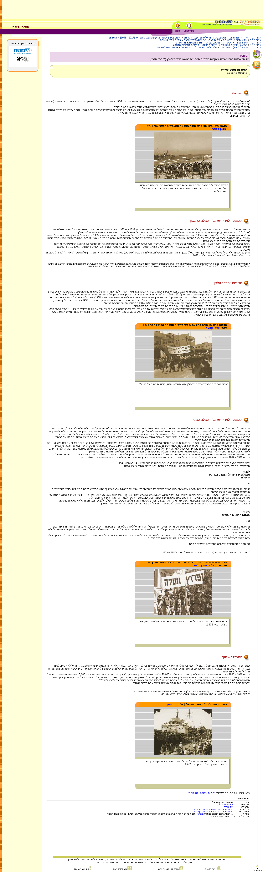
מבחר (200, 814)
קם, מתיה (228, 807)
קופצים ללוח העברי (224, 804)
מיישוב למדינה (212, 42)
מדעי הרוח (241, 40)
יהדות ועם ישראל (238, 37)
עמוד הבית (255, 37)
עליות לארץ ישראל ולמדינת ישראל (202, 40)
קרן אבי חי (197, 809)
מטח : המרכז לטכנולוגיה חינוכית (218, 809)
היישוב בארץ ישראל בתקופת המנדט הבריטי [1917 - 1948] (150, 37)
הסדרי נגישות (21, 26)
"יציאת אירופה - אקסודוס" (201, 793)
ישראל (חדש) (240, 44)
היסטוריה (227, 40)
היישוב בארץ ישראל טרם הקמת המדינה (205, 37)
